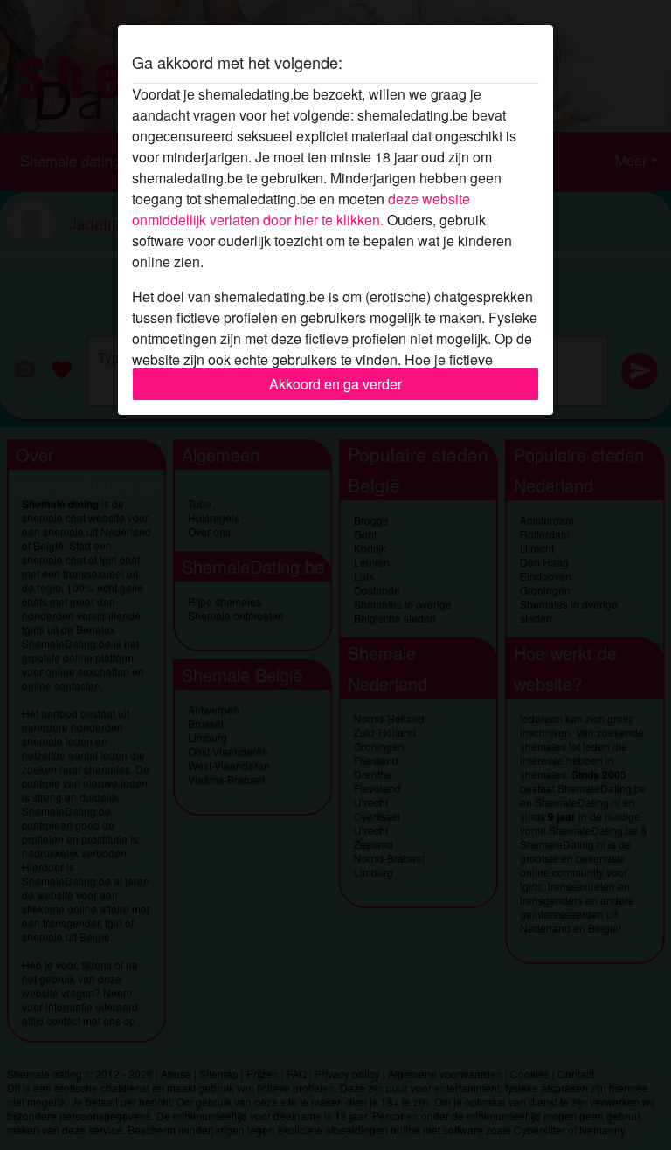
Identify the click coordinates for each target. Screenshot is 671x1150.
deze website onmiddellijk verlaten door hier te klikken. (301, 209)
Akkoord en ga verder (335, 384)
